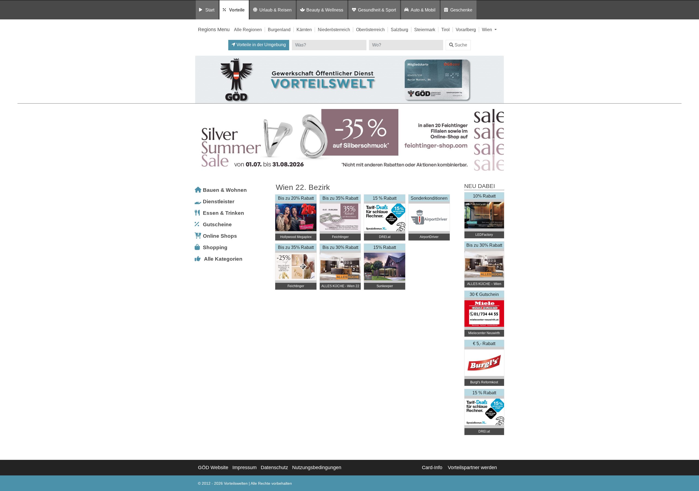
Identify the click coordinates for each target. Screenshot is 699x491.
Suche (461, 45)
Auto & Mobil (423, 9)
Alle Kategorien (223, 259)
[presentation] (200, 140)
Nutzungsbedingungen (316, 467)
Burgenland (279, 29)
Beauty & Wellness (324, 9)
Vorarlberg (466, 29)
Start (209, 9)
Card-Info (432, 467)
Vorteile (237, 9)
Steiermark (424, 29)
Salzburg (399, 29)
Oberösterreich (370, 29)
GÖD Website (213, 467)
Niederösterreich (334, 29)
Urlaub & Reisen (275, 9)
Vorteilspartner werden (472, 467)
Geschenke (461, 9)
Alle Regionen (248, 29)
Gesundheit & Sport (377, 9)
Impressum (244, 467)
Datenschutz (274, 467)
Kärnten (304, 29)
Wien (487, 29)
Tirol (445, 29)
